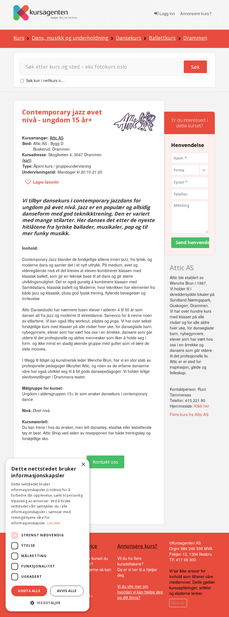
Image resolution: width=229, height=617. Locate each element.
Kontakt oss (105, 462)
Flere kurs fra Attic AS (189, 414)
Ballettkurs (162, 37)
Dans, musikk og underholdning (70, 37)
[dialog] (47, 535)
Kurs (18, 37)
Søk (195, 67)
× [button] (83, 464)
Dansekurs (128, 37)
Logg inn (166, 13)
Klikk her (201, 406)
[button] (47, 603)
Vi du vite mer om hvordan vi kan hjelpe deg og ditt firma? (140, 591)
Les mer (53, 523)
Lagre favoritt (46, 182)
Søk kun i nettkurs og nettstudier (54, 80)
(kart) (27, 160)
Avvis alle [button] (67, 590)
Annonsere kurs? (195, 13)
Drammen (195, 37)
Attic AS (182, 267)
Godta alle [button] (29, 590)
